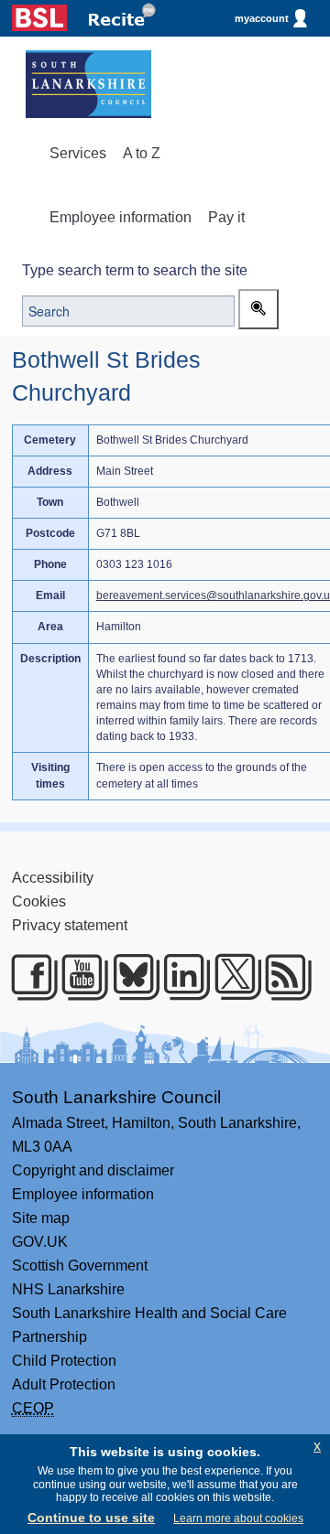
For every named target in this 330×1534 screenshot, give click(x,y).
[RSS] (281, 977)
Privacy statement (69, 925)
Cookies (39, 901)
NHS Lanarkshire (68, 1289)
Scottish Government (80, 1265)
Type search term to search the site (135, 270)
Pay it (226, 217)
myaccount (262, 18)
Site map (41, 1218)
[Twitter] (230, 977)
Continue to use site (91, 1517)
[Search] (258, 309)
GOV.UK (40, 1242)
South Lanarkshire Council (116, 1097)
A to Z (141, 153)
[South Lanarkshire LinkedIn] (179, 977)
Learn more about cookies (238, 1518)
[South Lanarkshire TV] (77, 977)
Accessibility (53, 877)
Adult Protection (64, 1384)
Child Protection (64, 1360)
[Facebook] (27, 977)
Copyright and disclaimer (93, 1170)
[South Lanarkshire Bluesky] (129, 977)
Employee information (121, 217)
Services (78, 153)
